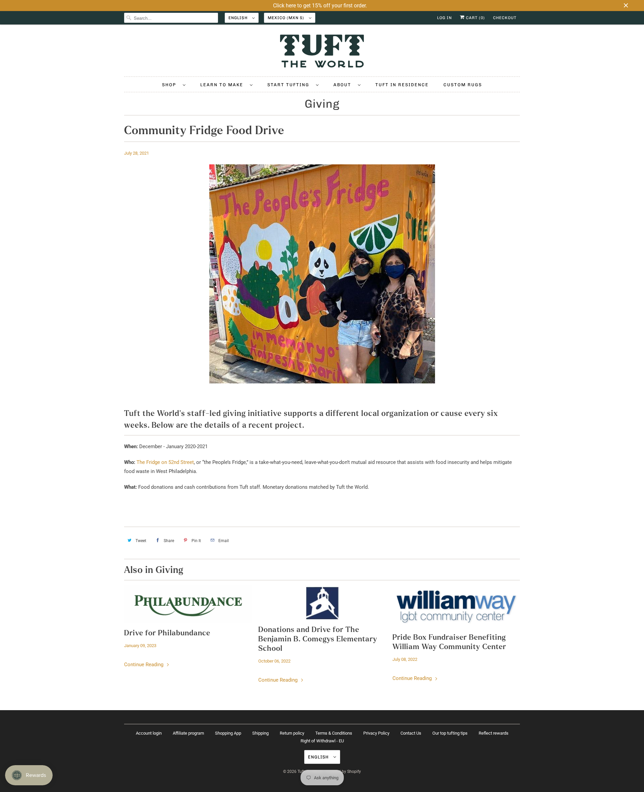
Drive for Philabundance (167, 633)
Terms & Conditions (333, 733)
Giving (322, 104)
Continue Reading (144, 665)
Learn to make (223, 84)
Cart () (475, 17)
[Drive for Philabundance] (188, 604)
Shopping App (228, 733)
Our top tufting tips (450, 733)
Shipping (260, 733)
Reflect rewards (493, 733)
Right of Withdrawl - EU (322, 740)
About (344, 84)
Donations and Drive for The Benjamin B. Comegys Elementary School (317, 639)
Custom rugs (462, 84)
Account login (149, 733)
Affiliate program (188, 733)
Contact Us (410, 733)
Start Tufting (290, 84)
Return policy (292, 733)
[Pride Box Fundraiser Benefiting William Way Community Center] (456, 606)
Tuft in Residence (402, 84)
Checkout (505, 17)
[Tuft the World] (322, 52)
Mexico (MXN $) (287, 17)
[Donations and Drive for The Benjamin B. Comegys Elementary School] (322, 602)
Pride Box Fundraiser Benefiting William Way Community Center (449, 642)
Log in (444, 17)
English (238, 17)
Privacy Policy (376, 733)
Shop (170, 84)
